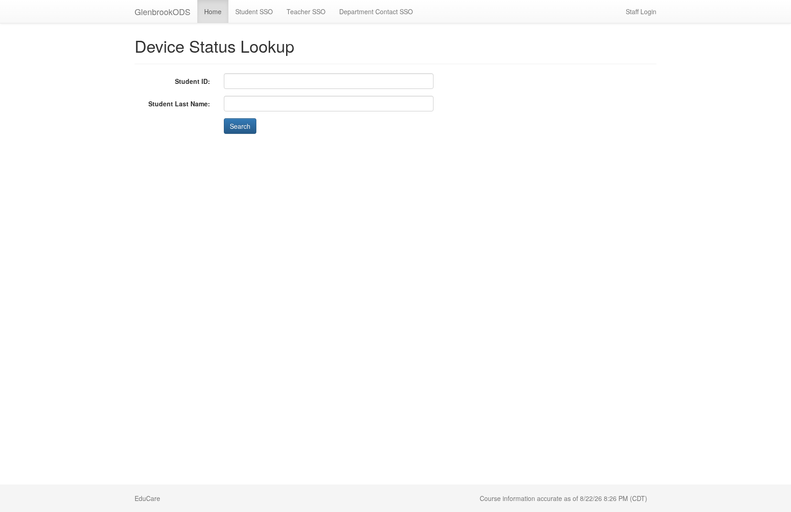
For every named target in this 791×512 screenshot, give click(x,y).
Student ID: (192, 81)
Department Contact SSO (376, 11)
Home (213, 11)
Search (240, 126)
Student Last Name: (179, 103)
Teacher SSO (306, 11)
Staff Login (641, 11)
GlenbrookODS (162, 11)
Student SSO (254, 11)
